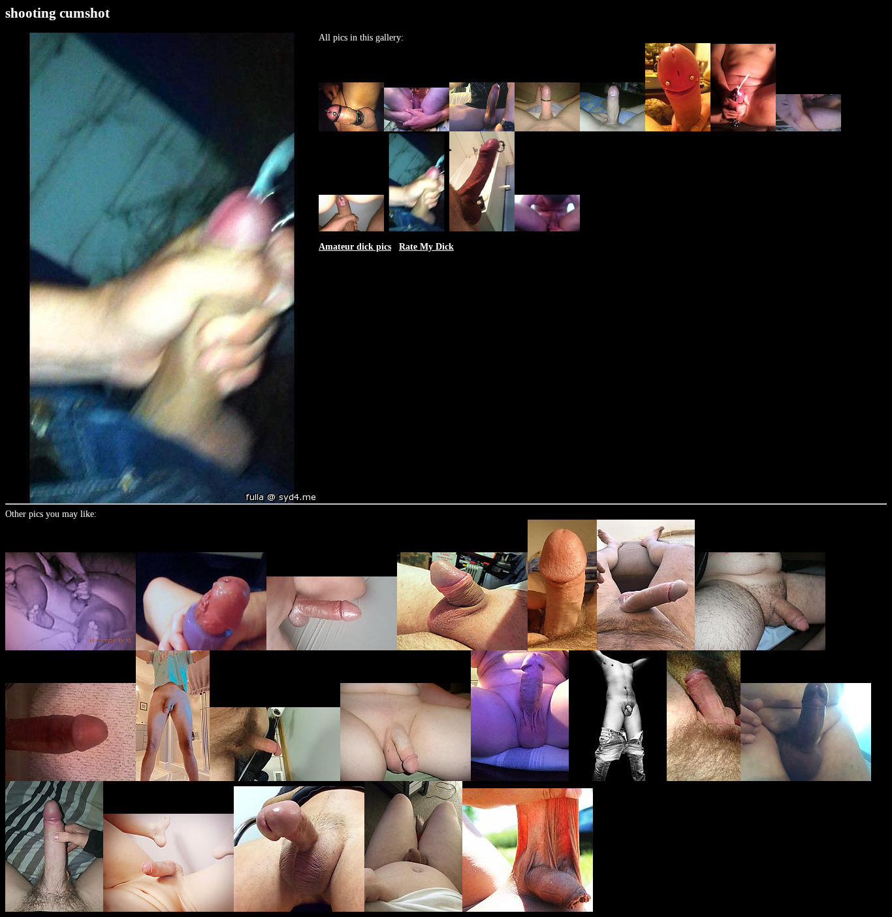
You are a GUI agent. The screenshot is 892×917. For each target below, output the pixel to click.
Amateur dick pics (355, 247)
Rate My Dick (426, 247)
